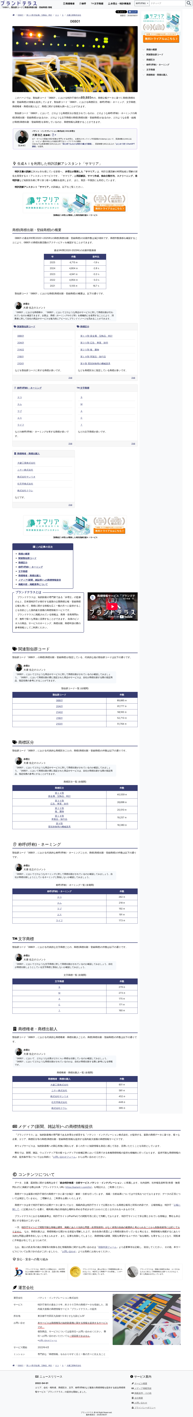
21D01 (20, 363)
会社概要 (138, 1398)
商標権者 (70, 3)
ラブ (19, 411)
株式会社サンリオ (26, 476)
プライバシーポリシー (145, 1407)
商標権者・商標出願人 (28, 453)
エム (19, 404)
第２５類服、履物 (59, 810)
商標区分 (84, 326)
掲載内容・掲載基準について (33, 584)
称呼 (83, 3)
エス (19, 417)
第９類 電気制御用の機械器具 (95, 363)
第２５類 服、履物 (89, 349)
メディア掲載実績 (142, 1388)
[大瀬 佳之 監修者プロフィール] (53, 134)
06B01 (20, 15)
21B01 (20, 356)
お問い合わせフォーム (64, 1156)
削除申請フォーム (107, 1247)
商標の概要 (24, 553)
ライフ (20, 424)
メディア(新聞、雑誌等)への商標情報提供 (39, 579)
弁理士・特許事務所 (120, 3)
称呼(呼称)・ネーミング (29, 387)
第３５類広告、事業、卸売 (59, 802)
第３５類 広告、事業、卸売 (94, 342)
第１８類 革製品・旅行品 (93, 356)
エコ (57, 15)
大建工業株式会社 (74, 15)
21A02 (20, 349)
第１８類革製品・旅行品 (59, 818)
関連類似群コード (26, 326)
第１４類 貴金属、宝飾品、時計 (39, 15)
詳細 (70, 378)
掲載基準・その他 (142, 1393)
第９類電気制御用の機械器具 (59, 825)
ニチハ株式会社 (25, 469)
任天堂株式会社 (25, 483)
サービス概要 (140, 1383)
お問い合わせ (69, 1251)
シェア (133, 12)
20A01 (20, 342)
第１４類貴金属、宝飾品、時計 (59, 795)
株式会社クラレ (25, 490)
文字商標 (98, 3)
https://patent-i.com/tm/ (78, 1187)
